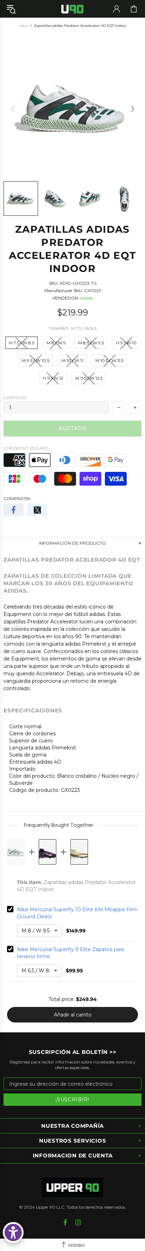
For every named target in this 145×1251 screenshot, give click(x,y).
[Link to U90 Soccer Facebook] (66, 1222)
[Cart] (134, 8)
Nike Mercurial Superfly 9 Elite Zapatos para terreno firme (70, 953)
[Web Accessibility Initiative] (13, 1232)
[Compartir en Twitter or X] (37, 510)
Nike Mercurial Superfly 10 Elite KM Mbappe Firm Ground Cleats (77, 913)
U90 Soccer (72, 9)
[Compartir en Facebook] (14, 510)
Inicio (24, 25)
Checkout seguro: (26, 448)
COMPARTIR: (17, 498)
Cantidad (15, 397)
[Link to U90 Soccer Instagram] (78, 1222)
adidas (86, 298)
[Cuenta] (116, 8)
